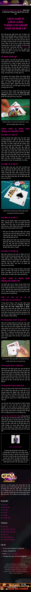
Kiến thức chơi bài (15, 10)
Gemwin (25, 47)
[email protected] (12, 553)
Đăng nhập (6, 507)
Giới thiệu (5, 526)
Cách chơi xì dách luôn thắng (11, 416)
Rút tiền (5, 512)
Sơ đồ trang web (8, 537)
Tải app (5, 515)
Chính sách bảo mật (9, 529)
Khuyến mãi (6, 518)
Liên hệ (5, 534)
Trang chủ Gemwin (8, 539)
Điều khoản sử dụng (9, 532)
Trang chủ (5, 10)
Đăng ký (5, 504)
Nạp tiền (5, 510)
